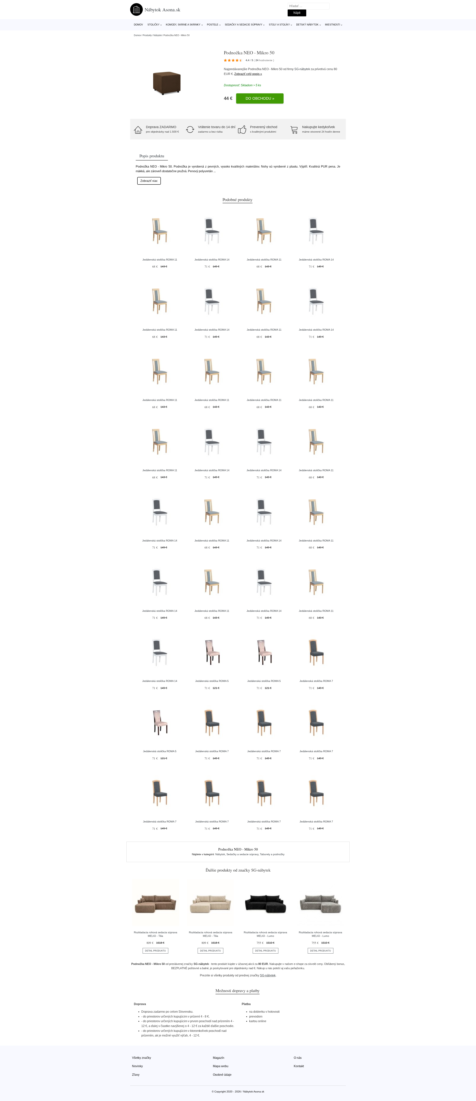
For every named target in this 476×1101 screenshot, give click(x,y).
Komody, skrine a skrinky (183, 24)
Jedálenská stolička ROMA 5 (212, 680)
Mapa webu (220, 1066)
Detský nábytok (307, 24)
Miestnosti (332, 24)
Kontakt (299, 1066)
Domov (138, 24)
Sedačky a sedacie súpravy (243, 24)
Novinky (137, 1066)
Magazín (218, 1057)
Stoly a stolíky (279, 24)
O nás (298, 1057)
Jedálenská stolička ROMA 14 (211, 259)
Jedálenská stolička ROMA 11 (159, 259)
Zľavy (135, 1074)
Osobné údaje (222, 1074)
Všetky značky (141, 1057)
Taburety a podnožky (272, 854)
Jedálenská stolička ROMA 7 (316, 680)
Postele (212, 24)
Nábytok (157, 35)
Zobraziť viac (149, 180)
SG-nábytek (302, 69)
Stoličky (153, 24)
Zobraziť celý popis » (248, 73)
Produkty (147, 35)
